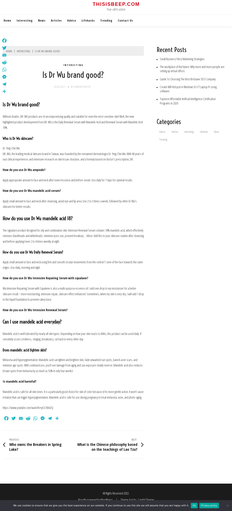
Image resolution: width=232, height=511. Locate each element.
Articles (56, 20)
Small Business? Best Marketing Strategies (182, 59)
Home (7, 20)
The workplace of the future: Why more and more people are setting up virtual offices (192, 69)
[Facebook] (4, 40)
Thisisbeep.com (116, 4)
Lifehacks (88, 20)
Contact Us (125, 20)
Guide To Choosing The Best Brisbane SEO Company (188, 79)
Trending (106, 20)
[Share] (4, 91)
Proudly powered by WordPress (95, 500)
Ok (194, 505)
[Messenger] (4, 77)
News (41, 20)
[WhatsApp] (4, 69)
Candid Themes (146, 500)
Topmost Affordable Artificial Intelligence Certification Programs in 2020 (188, 101)
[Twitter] (4, 47)
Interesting (25, 20)
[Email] (4, 55)
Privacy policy (209, 505)
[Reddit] (4, 62)
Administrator (82, 86)
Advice (71, 20)
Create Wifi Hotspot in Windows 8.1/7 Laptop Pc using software (188, 89)
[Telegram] (4, 84)
